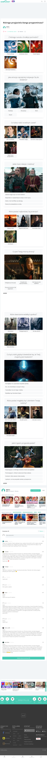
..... (5, 577)
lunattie (6, 541)
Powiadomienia (31, 757)
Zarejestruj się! (23, 700)
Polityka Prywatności (28, 741)
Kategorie (22, 757)
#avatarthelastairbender (17, 512)
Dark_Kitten (7, 642)
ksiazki (18, 740)
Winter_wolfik (7, 627)
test (18, 733)
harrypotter (19, 738)
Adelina (7, 26)
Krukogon (7, 566)
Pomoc (25, 734)
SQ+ (13, 1)
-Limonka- (7, 551)
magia (14, 738)
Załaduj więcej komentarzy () (23, 658)
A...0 (5, 584)
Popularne (13, 757)
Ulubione (21, 31)
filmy (14, 740)
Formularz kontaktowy (28, 744)
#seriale (39, 512)
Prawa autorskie (27, 739)
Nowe (4, 757)
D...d (5, 618)
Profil (43, 490)
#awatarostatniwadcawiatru (27, 512)
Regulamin (26, 737)
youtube (14, 742)
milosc (14, 733)
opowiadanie (15, 731)
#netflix (35, 512)
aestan (6, 592)
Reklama (28, 730)
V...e (5, 603)
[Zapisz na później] (25, 31)
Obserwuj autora (36, 490)
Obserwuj (12, 31)
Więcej (41, 757)
